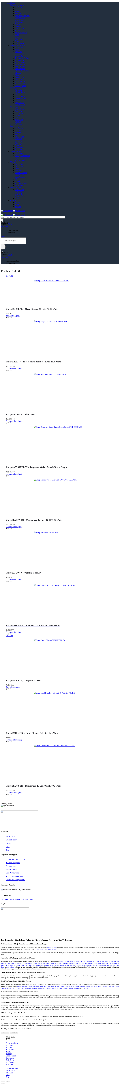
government (40, 949)
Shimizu (56, 988)
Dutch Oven (19, 109)
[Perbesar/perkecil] (9, 1081)
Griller (17, 115)
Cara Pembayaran (12, 873)
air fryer (90, 963)
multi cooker (97, 963)
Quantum (18, 988)
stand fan (113, 961)
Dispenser (18, 24)
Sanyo (44, 988)
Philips (9, 988)
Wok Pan (18, 124)
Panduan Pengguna (13, 863)
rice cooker (72, 961)
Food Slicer (19, 175)
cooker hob (37, 963)
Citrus (17, 75)
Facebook (4, 899)
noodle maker (105, 963)
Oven (17, 41)
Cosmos (24, 986)
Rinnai (29, 988)
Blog (7, 850)
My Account (10, 836)
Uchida (71, 988)
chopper (23, 965)
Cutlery (18, 168)
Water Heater (20, 62)
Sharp (52, 988)
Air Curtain (19, 130)
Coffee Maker (20, 77)
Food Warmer (20, 177)
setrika (67, 961)
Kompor (18, 37)
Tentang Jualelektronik (14, 1068)
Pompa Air (19, 47)
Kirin (70, 986)
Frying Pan (19, 113)
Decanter (18, 171)
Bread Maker (20, 67)
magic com (79, 961)
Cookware (14, 107)
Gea (49, 986)
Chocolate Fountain (22, 71)
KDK (17, 205)
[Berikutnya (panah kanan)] (4, 1083)
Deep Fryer (19, 79)
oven (84, 961)
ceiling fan (94, 965)
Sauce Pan (19, 120)
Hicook (57, 986)
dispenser (78, 963)
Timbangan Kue (21, 183)
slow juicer (29, 965)
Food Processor (20, 84)
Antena (17, 11)
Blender (18, 13)
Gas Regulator (20, 86)
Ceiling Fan (19, 137)
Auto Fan (18, 132)
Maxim (88, 986)
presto (14, 965)
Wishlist (8, 843)
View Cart (5, 1033)
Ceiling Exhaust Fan (22, 156)
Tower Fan (19, 147)
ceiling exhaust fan (9, 963)
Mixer (17, 94)
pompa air (101, 965)
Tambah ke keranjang (14, 368)
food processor (100, 961)
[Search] (2, 219)
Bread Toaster (20, 69)
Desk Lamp (19, 20)
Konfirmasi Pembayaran (15, 876)
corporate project (51, 949)
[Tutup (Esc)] (2, 1081)
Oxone (117, 986)
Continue (14, 1033)
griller (18, 965)
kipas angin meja (51, 965)
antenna (106, 965)
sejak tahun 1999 (51, 947)
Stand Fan (18, 145)
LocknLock (76, 986)
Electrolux (36, 986)
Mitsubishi (94, 986)
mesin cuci (63, 965)
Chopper (18, 73)
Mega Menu (10, 3)
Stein (61, 988)
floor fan (35, 965)
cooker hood (58, 963)
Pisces (13, 988)
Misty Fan (18, 143)
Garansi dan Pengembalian (15, 880)
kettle (93, 961)
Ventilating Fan (16, 151)
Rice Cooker (19, 103)
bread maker (113, 963)
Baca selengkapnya (13, 316)
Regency (24, 988)
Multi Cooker (20, 96)
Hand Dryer (19, 28)
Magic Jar (18, 90)
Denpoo (30, 986)
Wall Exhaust (20, 160)
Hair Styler (19, 194)
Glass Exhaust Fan (22, 158)
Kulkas (17, 50)
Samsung (34, 988)
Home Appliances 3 (17, 88)
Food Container (21, 173)
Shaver (17, 198)
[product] (62, 338)
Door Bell (18, 26)
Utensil (13, 162)
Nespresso (111, 986)
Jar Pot (17, 30)
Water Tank (19, 185)
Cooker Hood (20, 18)
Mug (17, 179)
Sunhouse (66, 988)
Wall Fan (18, 149)
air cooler (88, 965)
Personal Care (15, 188)
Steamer (18, 122)
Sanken (40, 988)
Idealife (62, 986)
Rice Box (18, 52)
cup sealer (82, 965)
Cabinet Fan (19, 154)
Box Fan (18, 134)
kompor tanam (50, 963)
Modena (105, 986)
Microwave (19, 39)
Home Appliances (17, 5)
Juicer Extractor (21, 33)
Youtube (17, 899)
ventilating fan (19, 963)
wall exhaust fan (28, 963)
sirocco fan (75, 965)
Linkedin (32, 899)
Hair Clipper (19, 190)
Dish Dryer (19, 22)
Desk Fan (18, 139)
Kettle (17, 35)
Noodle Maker (20, 98)
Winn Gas (77, 988)
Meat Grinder (20, 92)
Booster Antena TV (22, 16)
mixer (58, 965)
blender (65, 963)
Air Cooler (19, 128)
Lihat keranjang (6, 225)
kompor (62, 961)
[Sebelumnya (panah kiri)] (2, 1083)
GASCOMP (43, 986)
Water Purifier (20, 64)
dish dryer (85, 963)
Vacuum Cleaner (21, 60)
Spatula (18, 181)
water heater (112, 965)
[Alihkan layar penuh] (7, 1081)
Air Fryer (18, 7)
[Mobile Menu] (2, 213)
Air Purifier (19, 9)
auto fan (69, 965)
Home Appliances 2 (17, 45)
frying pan (9, 965)
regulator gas (42, 965)
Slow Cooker (20, 105)
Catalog (13, 200)
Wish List (9, 1073)
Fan (11, 126)
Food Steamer (20, 81)
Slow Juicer (19, 54)
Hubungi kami (11, 866)
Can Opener (19, 166)
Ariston (18, 202)
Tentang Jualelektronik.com (16, 859)
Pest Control (19, 43)
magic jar (89, 961)
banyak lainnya (11, 967)
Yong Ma (85, 988)
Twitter (11, 899)
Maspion (82, 986)
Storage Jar (19, 56)
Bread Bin (19, 164)
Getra (52, 986)
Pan (16, 117)
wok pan (107, 961)
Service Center (11, 870)
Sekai (48, 988)
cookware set (71, 963)
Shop (7, 847)
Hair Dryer (19, 192)
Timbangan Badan (22, 58)
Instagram (24, 899)
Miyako (18, 207)
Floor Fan (18, 141)
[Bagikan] (4, 1081)
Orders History (11, 840)
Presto (17, 101)
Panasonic (4, 988)
